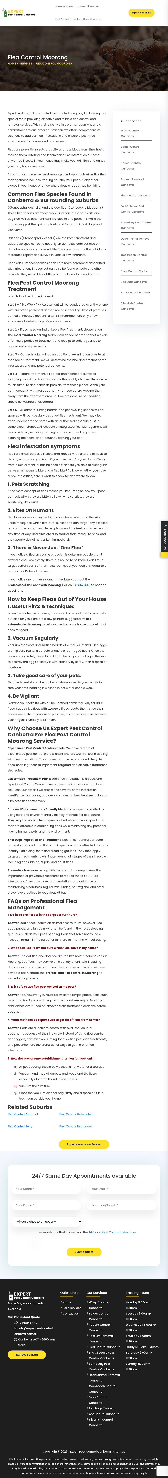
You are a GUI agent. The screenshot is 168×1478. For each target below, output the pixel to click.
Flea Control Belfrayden (76, 1114)
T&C (91, 1232)
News (86, 19)
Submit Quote (84, 1252)
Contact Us (96, 19)
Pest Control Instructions (68, 19)
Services (94, 6)
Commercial (82, 6)
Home (58, 6)
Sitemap (119, 1452)
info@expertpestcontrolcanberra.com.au (34, 1331)
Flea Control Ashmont (23, 1114)
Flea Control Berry (20, 1126)
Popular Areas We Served (84, 1144)
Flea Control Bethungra (75, 1126)
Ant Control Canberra (135, 292)
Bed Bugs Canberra (134, 282)
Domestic (68, 6)
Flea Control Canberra (136, 195)
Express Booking (141, 12)
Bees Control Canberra (136, 271)
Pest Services (72, 1308)
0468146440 (81, 585)
